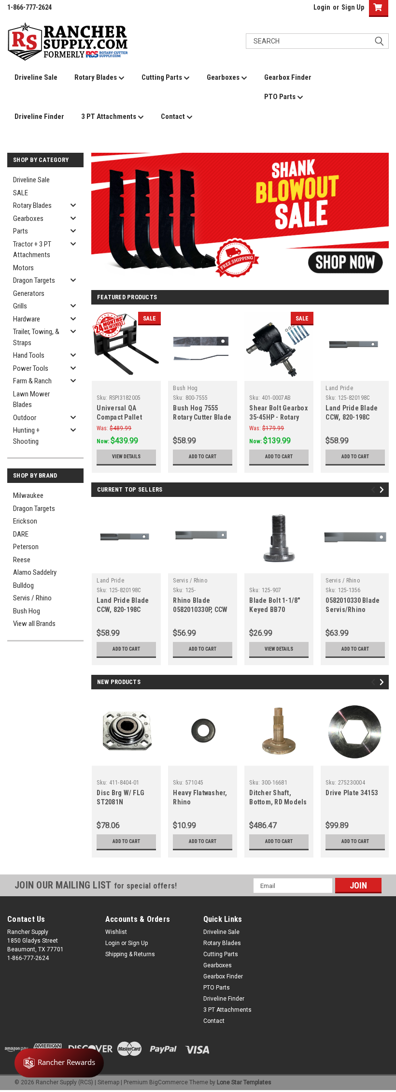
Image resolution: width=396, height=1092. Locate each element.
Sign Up (352, 7)
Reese (21, 559)
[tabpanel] (240, 216)
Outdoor (24, 417)
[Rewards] (59, 1062)
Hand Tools (28, 355)
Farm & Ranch (32, 381)
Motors (23, 267)
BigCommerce (168, 1082)
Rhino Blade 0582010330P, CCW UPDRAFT (200, 610)
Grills (20, 306)
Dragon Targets (34, 280)
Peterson (26, 546)
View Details (126, 456)
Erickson (25, 521)
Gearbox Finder (287, 77)
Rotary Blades (96, 77)
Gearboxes (224, 77)
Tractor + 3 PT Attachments (32, 250)
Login (321, 7)
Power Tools (30, 368)
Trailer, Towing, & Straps (36, 337)
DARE (20, 534)
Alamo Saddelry (35, 572)
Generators (28, 293)
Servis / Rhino (32, 598)
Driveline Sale (35, 77)
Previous (101, 209)
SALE (20, 193)
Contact (173, 116)
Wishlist (116, 932)
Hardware (26, 319)
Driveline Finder (39, 116)
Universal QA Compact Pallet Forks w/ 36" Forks (124, 417)
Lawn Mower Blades (31, 399)
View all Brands (34, 623)
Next (379, 209)
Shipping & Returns (130, 954)
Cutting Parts (162, 77)
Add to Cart (202, 456)
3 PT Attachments (109, 116)
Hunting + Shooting (26, 436)
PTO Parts (280, 96)
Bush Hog (26, 611)
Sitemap (108, 1082)
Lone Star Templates (244, 1082)
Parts (20, 231)
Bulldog (23, 585)
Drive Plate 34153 (351, 793)
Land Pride (339, 388)
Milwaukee (28, 495)
